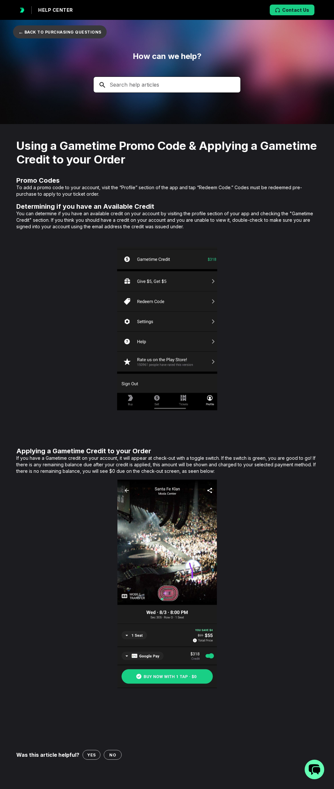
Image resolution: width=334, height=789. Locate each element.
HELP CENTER (55, 10)
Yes (91, 755)
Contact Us (296, 10)
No (112, 755)
